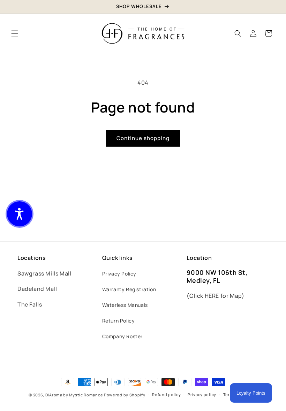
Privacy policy (202, 394)
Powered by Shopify (124, 394)
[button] (14, 33)
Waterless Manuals (125, 305)
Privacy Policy (119, 273)
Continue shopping (143, 138)
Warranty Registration (129, 289)
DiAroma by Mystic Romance (74, 394)
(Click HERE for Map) (215, 296)
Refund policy (166, 394)
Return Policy (118, 320)
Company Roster (122, 336)
